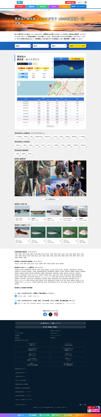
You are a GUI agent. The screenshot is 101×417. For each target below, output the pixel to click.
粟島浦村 (83, 145)
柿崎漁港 (57, 271)
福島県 (23, 153)
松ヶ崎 (45, 280)
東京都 (43, 254)
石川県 (66, 254)
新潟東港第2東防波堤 (42, 271)
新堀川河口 (79, 276)
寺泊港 (38, 269)
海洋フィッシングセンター (26, 282)
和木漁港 (58, 280)
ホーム (20, 6)
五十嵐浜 (61, 273)
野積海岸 (77, 271)
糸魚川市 (18, 145)
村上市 (49, 145)
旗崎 (66, 276)
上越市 (24, 145)
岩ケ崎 (60, 278)
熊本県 (78, 255)
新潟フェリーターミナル (20, 280)
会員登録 (70, 2)
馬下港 (61, 280)
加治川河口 (61, 276)
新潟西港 (17, 282)
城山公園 (74, 276)
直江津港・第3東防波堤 (34, 273)
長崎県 (74, 255)
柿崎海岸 (17, 273)
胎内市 (45, 9)
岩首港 (54, 274)
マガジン (65, 6)
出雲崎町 (56, 145)
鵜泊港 (68, 280)
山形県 (17, 153)
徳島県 (59, 255)
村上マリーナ (35, 274)
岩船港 (42, 269)
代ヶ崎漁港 (18, 136)
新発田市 (76, 145)
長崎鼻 (26, 136)
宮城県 (31, 254)
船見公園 (32, 280)
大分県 (82, 255)
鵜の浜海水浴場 (67, 274)
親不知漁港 (44, 278)
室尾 (31, 136)
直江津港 (22, 269)
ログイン (80, 2)
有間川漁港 (71, 278)
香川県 (55, 255)
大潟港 (53, 276)
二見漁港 (34, 271)
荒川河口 (61, 269)
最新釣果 (31, 6)
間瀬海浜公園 (79, 274)
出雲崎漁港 (82, 271)
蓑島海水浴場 (38, 136)
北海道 (16, 254)
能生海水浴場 (55, 278)
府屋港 (36, 280)
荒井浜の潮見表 (25, 19)
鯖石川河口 (17, 274)
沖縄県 (25, 257)
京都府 (28, 255)
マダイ (54, 6)
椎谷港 (28, 280)
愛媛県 (63, 255)
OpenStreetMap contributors (78, 95)
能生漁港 (47, 269)
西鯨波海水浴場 (51, 280)
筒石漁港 (26, 273)
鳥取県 (44, 255)
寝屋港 (73, 274)
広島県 (32, 255)
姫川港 (56, 269)
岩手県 (24, 254)
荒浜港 (50, 274)
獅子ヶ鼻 (77, 278)
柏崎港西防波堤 (27, 269)
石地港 (69, 276)
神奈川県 (43, 6)
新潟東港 (17, 269)
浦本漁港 (22, 273)
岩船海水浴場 (65, 278)
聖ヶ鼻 (58, 282)
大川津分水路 (23, 278)
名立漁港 (62, 271)
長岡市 (63, 145)
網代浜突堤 (80, 269)
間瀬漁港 (73, 271)
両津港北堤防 (24, 274)
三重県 (82, 254)
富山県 (29, 153)
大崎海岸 (46, 274)
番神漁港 (79, 282)
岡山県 (36, 255)
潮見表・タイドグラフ (78, 6)
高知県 (51, 255)
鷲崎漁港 (17, 278)
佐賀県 (70, 255)
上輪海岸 (78, 280)
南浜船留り (66, 269)
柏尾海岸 (65, 282)
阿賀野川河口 (18, 271)
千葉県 (51, 254)
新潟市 (43, 145)
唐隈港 (67, 136)
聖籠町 (69, 145)
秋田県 (27, 254)
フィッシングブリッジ (46, 276)
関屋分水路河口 (48, 273)
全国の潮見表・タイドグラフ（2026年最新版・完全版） (26, 9)
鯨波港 (57, 276)
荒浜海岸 (34, 282)
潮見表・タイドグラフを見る (77, 45)
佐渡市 (37, 145)
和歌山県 (24, 255)
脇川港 (45, 282)
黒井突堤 (34, 269)
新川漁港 (24, 271)
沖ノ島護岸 (82, 136)
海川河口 (29, 274)
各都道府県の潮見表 (19, 391)
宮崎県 (16, 257)
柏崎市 (31, 145)
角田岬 (25, 276)
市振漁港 (43, 273)
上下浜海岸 (52, 269)
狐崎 (83, 282)
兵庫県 (20, 255)
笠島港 (49, 278)
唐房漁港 (74, 136)
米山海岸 (17, 276)
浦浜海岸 (17, 283)
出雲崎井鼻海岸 (37, 278)
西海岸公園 (55, 273)
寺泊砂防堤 (28, 271)
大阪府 (16, 255)
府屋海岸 (41, 280)
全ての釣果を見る (50, 199)
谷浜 (65, 280)
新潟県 (41, 9)
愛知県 (74, 254)
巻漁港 (21, 276)
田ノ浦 (81, 280)
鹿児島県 (21, 257)
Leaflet (69, 95)
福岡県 (66, 255)
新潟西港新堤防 (50, 271)
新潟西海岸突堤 (73, 269)
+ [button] (19, 83)
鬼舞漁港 (73, 280)
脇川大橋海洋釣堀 (52, 282)
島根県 (47, 255)
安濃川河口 (48, 136)
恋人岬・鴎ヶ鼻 (29, 278)
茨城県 (55, 254)
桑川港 (61, 136)
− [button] (19, 85)
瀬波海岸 (41, 274)
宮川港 (55, 136)
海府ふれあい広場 (72, 282)
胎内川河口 (72, 273)
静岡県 (78, 254)
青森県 (20, 254)
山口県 (40, 255)
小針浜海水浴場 (30, 276)
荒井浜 (57, 274)
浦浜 (61, 282)
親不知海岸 (67, 271)
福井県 (70, 254)
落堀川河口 (78, 273)
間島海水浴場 (40, 282)
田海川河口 (66, 273)
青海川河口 (37, 276)
